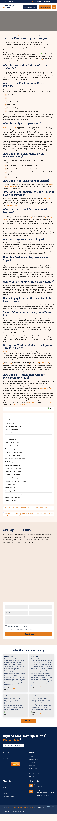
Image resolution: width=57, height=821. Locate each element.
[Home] (8, 7)
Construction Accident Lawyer (13, 445)
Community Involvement (10, 796)
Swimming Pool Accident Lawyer (14, 491)
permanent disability (46, 388)
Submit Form (28, 634)
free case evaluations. (20, 404)
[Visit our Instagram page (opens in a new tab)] (8, 757)
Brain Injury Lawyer (11, 439)
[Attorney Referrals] (28, 508)
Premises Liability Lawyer (12, 474)
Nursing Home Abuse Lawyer (13, 468)
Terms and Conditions (19, 811)
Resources (32, 765)
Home (6, 35)
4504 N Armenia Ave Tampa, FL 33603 (43, 1)
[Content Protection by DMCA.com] (15, 764)
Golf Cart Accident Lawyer (12, 455)
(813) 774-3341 (8, 1)
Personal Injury (33, 759)
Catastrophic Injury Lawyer (13, 442)
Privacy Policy (6, 811)
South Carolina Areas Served (37, 774)
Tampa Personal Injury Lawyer (16, 35)
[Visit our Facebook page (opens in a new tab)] (4, 757)
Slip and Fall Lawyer (11, 484)
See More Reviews (28, 721)
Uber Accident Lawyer (11, 500)
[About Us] (28, 514)
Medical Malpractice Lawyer (13, 462)
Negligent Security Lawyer (12, 465)
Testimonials (32, 762)
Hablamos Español (30, 7)
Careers (5, 793)
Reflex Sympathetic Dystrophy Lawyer (16, 481)
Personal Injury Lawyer (12, 429)
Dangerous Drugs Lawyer (12, 449)
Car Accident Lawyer (11, 420)
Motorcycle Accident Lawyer (13, 426)
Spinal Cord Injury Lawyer (12, 487)
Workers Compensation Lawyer (14, 494)
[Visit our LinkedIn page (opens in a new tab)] (12, 757)
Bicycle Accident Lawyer (12, 433)
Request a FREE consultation (13, 745)
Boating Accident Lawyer (12, 436)
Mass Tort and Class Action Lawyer (15, 458)
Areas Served (33, 768)
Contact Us (46, 7)
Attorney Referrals (8, 791)
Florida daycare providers (10, 352)
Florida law (46, 198)
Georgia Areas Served (35, 771)
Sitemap (31, 777)
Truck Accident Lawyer (11, 423)
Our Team (5, 788)
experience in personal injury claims (34, 60)
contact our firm (32, 402)
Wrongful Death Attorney (12, 497)
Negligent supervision (9, 127)
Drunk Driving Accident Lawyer (14, 452)
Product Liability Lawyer (12, 478)
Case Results (6, 785)
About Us (32, 756)
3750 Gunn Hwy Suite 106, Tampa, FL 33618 (43, 795)
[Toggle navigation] (54, 7)
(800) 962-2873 (12, 205)
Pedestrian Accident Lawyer (13, 471)
